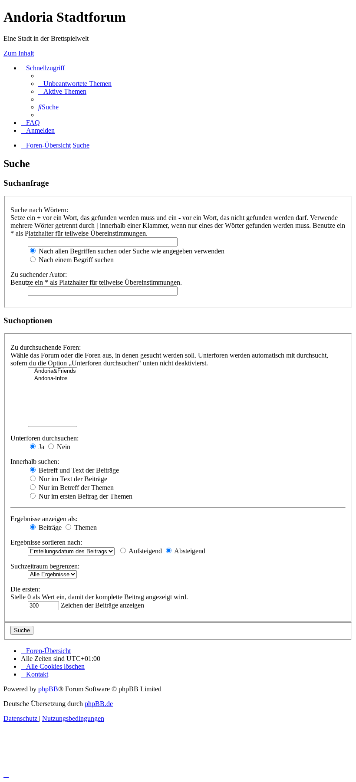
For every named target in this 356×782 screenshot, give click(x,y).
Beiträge (49, 527)
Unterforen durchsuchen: (44, 438)
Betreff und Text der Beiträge (78, 470)
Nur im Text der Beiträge (72, 479)
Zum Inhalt (18, 53)
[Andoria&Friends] (52, 371)
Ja (40, 446)
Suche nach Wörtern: (39, 210)
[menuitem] (75, 83)
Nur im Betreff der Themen (75, 487)
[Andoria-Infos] (52, 378)
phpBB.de (99, 703)
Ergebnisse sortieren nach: (46, 542)
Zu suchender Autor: (38, 274)
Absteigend (189, 551)
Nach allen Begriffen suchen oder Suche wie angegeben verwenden (130, 251)
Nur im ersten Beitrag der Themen (84, 496)
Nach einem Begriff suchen (75, 259)
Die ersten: (25, 589)
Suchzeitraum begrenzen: (44, 566)
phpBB (48, 689)
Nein (62, 446)
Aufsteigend (144, 551)
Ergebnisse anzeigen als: (43, 518)
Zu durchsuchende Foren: (45, 347)
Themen (85, 527)
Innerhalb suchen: (34, 461)
